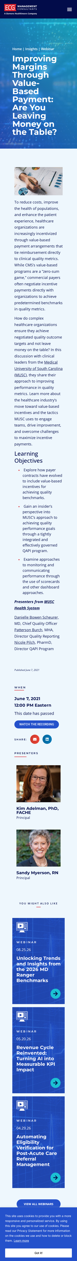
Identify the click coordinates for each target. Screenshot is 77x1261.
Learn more (21, 1240)
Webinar (47, 49)
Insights (31, 49)
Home (17, 49)
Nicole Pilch (24, 642)
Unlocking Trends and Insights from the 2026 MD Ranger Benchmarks (38, 969)
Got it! (38, 1253)
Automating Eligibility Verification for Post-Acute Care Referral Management (36, 1150)
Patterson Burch (28, 629)
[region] (38, 1234)
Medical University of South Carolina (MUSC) (38, 368)
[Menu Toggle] (69, 9)
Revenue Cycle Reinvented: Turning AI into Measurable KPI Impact (35, 1059)
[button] (22, 739)
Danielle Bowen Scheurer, (36, 617)
